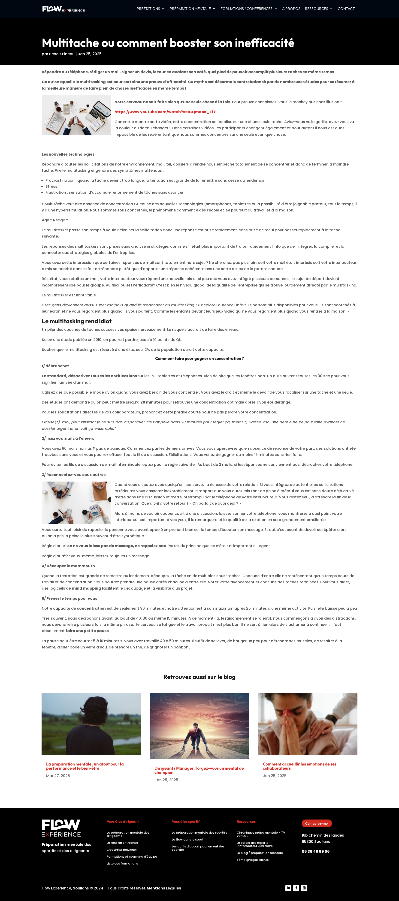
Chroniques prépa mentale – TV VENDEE (261, 834)
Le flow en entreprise (122, 843)
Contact (346, 8)
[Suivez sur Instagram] (304, 888)
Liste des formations (122, 864)
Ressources (316, 8)
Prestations (148, 8)
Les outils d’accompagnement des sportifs (198, 848)
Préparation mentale (190, 8)
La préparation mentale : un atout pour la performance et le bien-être (85, 766)
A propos (291, 8)
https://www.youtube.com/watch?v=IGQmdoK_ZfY (165, 112)
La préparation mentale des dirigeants (128, 834)
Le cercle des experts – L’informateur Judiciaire (255, 844)
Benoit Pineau (62, 54)
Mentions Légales (164, 888)
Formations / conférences (246, 8)
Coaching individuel (122, 850)
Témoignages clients (253, 860)
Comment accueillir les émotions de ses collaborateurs (299, 766)
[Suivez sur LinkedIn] (288, 888)
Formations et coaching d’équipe (132, 857)
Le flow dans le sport (187, 840)
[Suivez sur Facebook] (296, 888)
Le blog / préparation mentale (260, 853)
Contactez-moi (317, 823)
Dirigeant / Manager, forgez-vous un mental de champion (199, 770)
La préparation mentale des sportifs (199, 833)
